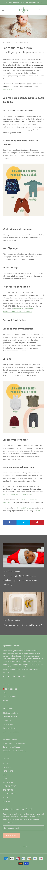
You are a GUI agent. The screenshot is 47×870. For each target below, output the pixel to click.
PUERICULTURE (9, 786)
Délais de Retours (10, 717)
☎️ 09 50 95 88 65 (10, 689)
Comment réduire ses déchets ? (22, 625)
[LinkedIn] (24, 676)
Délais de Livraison (10, 713)
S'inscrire (11, 835)
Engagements (8, 724)
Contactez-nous (9, 696)
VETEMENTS (8, 771)
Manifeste (7, 721)
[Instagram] (14, 676)
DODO (5, 778)
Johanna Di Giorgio (23, 508)
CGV (4, 736)
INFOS (5, 797)
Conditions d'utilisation (12, 747)
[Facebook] (3, 676)
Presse (5, 700)
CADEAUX (7, 767)
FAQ (4, 693)
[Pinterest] (19, 676)
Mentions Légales (10, 739)
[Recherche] (40, 10)
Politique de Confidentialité (14, 743)
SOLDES (6, 763)
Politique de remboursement (14, 751)
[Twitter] (8, 676)
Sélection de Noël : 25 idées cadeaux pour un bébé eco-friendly (20, 580)
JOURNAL (7, 801)
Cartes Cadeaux (9, 728)
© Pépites (23, 846)
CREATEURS (8, 790)
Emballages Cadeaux (11, 732)
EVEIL (5, 775)
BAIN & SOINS (8, 782)
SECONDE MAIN (9, 794)
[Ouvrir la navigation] (3, 10)
